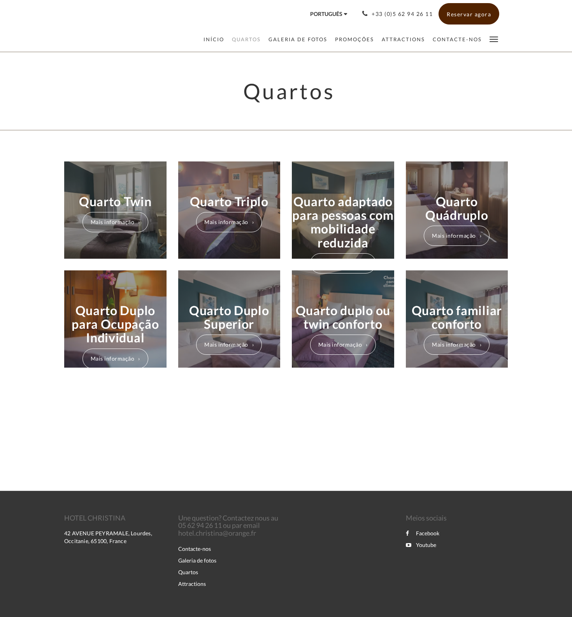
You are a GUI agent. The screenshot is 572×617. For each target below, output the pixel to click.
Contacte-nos (194, 548)
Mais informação (113, 222)
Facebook (427, 533)
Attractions (192, 583)
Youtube (426, 545)
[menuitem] (216, 39)
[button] (494, 39)
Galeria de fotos (197, 560)
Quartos (188, 572)
